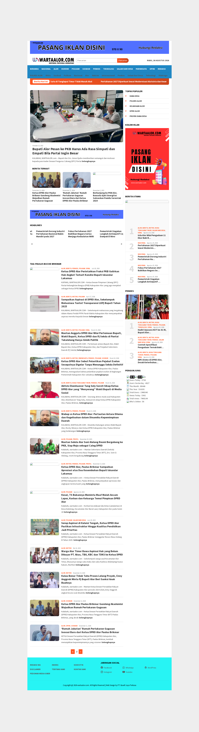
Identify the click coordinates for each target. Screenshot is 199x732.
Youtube (129, 672)
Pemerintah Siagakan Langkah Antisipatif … (149, 280)
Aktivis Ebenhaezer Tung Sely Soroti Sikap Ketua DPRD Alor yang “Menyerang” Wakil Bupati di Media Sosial (91, 389)
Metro (75, 297)
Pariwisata (83, 358)
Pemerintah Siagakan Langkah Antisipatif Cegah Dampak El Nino (107, 234)
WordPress (152, 667)
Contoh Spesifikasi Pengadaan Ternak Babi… (151, 346)
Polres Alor (136, 101)
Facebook (108, 667)
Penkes (75, 268)
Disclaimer (35, 669)
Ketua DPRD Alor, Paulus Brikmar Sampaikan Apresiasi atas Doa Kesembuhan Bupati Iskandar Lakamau (89, 470)
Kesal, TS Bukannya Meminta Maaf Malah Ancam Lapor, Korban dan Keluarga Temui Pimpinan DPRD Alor (90, 498)
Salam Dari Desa (79, 520)
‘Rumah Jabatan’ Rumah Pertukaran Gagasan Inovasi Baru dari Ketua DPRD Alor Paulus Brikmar (75, 197)
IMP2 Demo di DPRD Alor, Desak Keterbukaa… (150, 361)
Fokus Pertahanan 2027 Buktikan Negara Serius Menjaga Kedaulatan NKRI (74, 234)
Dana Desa (134, 96)
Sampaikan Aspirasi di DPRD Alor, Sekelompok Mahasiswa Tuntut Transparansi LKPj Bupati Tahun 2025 (90, 303)
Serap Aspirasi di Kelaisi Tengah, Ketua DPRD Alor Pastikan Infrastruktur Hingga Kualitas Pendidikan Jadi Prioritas (91, 526)
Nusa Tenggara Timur (81, 383)
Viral (88, 268)
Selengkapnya (88, 161)
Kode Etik (78, 665)
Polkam (82, 268)
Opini (68, 626)
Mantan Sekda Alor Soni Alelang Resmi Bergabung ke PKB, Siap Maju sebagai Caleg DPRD (92, 443)
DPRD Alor (135, 111)
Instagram (108, 672)
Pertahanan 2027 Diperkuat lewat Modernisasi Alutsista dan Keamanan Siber (115, 81)
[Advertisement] (99, 20)
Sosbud (105, 358)
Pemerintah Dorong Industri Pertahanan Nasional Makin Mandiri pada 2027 (44, 234)
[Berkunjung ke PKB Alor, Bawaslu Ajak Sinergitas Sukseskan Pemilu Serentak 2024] (107, 180)
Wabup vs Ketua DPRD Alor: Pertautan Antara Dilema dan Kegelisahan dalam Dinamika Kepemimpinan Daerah (92, 417)
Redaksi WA (35, 665)
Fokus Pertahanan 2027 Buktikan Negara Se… (149, 269)
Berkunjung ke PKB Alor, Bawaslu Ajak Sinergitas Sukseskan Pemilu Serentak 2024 (107, 197)
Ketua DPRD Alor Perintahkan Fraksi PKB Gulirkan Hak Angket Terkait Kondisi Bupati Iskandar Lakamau (90, 275)
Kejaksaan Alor (137, 106)
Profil (76, 439)
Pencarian (123, 60)
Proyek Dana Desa (138, 116)
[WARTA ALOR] (53, 60)
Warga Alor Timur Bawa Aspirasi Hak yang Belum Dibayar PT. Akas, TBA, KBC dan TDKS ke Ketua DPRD (92, 552)
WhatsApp (130, 667)
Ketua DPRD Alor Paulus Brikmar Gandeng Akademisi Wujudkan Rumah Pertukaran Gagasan (46, 197)
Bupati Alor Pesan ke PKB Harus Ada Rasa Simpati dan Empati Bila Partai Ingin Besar (73, 151)
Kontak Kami (80, 669)
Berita (69, 268)
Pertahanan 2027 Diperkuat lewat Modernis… (151, 246)
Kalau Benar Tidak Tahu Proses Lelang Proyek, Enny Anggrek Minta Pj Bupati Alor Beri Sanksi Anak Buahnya (91, 579)
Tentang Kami (58, 669)
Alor (63, 268)
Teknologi (142, 327)
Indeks (55, 665)
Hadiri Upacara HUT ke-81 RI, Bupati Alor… (152, 331)
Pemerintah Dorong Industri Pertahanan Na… (152, 258)
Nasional (142, 243)
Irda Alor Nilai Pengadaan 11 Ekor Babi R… (152, 236)
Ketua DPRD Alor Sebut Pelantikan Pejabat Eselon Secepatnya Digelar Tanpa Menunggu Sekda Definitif (92, 363)
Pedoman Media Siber (40, 673)
